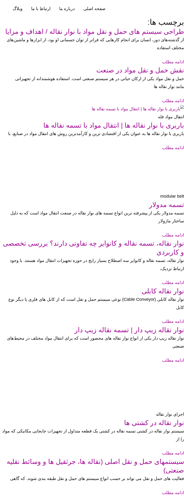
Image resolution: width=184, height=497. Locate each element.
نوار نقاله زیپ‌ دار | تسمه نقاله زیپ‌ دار (129, 330)
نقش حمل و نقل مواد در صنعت (140, 70)
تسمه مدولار (166, 204)
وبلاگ (18, 8)
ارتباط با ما (41, 8)
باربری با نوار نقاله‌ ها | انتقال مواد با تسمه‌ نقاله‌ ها (113, 125)
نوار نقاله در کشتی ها (154, 422)
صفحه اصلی (94, 8)
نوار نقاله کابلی (163, 291)
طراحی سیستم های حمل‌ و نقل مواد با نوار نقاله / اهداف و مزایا (94, 31)
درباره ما (67, 8)
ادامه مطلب (173, 61)
